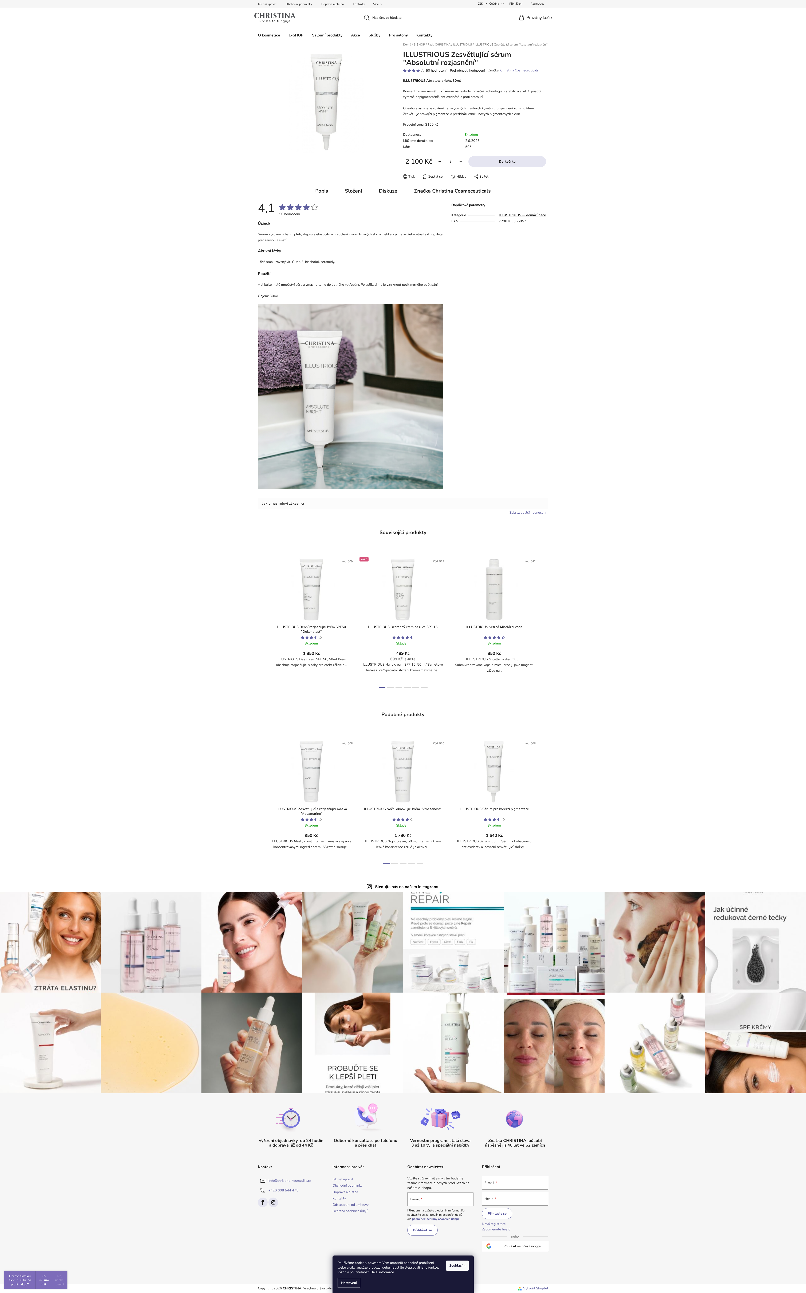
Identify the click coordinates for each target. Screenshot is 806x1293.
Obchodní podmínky (299, 4)
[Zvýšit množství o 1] (461, 161)
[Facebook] (263, 1202)
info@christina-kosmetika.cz (289, 1180)
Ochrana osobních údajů (350, 1211)
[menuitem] (269, 35)
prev (261, 621)
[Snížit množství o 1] (440, 161)
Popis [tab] (321, 191)
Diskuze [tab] (388, 191)
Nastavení (349, 1283)
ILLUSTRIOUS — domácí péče (522, 215)
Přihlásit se (422, 1230)
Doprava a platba (332, 4)
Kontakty (359, 4)
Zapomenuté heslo (496, 1229)
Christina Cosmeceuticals (519, 70)
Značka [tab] (452, 191)
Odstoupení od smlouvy (351, 1204)
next (545, 621)
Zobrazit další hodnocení (528, 512)
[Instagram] (273, 1202)
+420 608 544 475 (283, 1190)
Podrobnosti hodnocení (467, 70)
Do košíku (507, 161)
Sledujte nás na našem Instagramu (407, 887)
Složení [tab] (353, 191)
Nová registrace (494, 1224)
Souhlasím (457, 1265)
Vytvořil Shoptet (535, 1288)
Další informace (382, 1272)
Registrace (537, 4)
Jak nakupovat (267, 4)
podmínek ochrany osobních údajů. (435, 1219)
